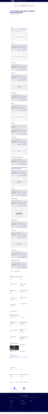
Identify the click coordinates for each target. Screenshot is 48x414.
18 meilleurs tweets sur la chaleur (13, 297)
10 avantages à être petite (13, 367)
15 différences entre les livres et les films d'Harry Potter (14, 322)
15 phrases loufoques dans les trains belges (14, 343)
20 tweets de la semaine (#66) (23, 283)
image (13, 271)
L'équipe (10, 404)
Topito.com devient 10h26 (12, 401)
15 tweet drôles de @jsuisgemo (13, 311)
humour (11, 271)
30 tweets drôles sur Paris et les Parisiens (13, 291)
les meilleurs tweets (18, 271)
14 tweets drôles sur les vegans (13, 283)
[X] (17, 397)
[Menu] (10, 1)
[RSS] (37, 397)
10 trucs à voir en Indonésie (23, 389)
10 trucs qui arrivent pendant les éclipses (13, 351)
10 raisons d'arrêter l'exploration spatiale (14, 389)
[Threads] (20, 397)
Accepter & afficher (24, 69)
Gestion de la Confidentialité (23, 404)
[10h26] (12, 1)
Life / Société (13, 14)
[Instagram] (10, 397)
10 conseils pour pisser (22, 351)
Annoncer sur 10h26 (32, 401)
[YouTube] (30, 397)
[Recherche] (37, 1)
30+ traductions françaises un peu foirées (13, 375)
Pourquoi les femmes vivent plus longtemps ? (23, 330)
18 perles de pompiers (22, 344)
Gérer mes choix (19, 69)
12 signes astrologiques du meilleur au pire (24, 375)
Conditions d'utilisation (22, 401)
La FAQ (10, 405)
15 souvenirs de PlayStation (13, 336)
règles (15, 271)
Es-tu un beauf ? (11, 382)
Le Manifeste (11, 406)
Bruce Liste (18, 14)
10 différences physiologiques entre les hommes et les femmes (24, 337)
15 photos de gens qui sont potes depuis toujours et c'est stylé (23, 322)
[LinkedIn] (34, 397)
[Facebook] (13, 397)
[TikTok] (27, 397)
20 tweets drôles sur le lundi (13, 304)
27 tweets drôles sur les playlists (23, 303)
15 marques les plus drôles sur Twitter (24, 290)
